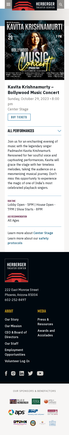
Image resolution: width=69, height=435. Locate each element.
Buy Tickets (19, 117)
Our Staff (11, 343)
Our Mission (13, 326)
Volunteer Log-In (17, 361)
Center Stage (43, 233)
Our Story (12, 319)
